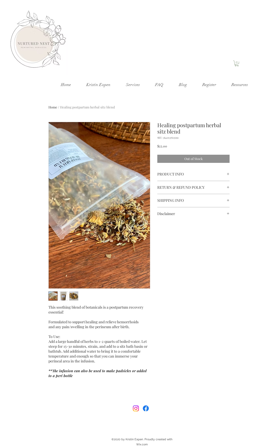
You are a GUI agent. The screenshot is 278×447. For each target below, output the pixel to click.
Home (52, 107)
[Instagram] (136, 408)
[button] (236, 63)
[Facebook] (146, 408)
